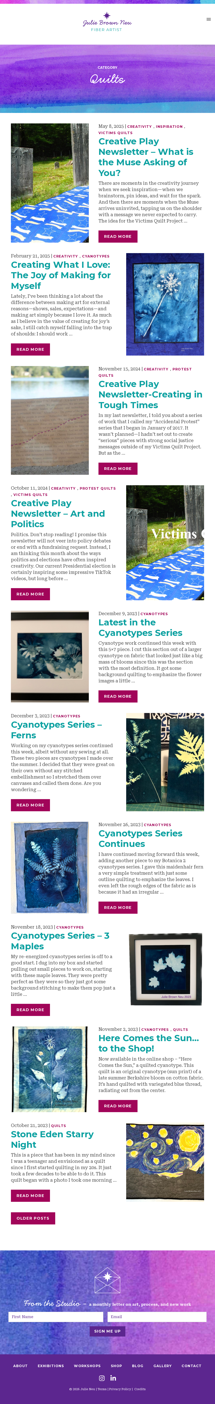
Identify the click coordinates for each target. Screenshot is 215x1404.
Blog (138, 1366)
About (20, 1366)
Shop (116, 1366)
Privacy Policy (120, 1389)
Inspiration (169, 127)
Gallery (162, 1366)
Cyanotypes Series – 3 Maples (60, 940)
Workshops (87, 1366)
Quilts (180, 1030)
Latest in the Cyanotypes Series (140, 627)
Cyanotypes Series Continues (140, 838)
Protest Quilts (98, 488)
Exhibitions (51, 1366)
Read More (118, 236)
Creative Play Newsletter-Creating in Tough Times (150, 394)
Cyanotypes (96, 256)
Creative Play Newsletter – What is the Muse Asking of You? (145, 157)
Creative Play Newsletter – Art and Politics (58, 514)
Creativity (139, 127)
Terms (102, 1389)
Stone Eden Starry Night (52, 1139)
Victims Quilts (115, 133)
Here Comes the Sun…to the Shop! (148, 1043)
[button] (209, 20)
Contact (192, 1366)
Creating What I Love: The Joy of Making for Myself (61, 275)
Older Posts (33, 1218)
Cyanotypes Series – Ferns (56, 729)
